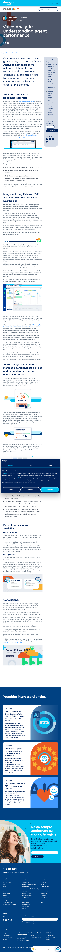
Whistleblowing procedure (9, 904)
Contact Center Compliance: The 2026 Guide (51, 78)
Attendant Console (26, 893)
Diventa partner (6, 893)
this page (17, 477)
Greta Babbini (13, 18)
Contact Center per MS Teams (29, 884)
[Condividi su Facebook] (3, 43)
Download (43, 882)
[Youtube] (50, 139)
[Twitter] (47, 141)
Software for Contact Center (24, 53)
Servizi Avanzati (45, 891)
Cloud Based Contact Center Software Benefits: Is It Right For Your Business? (51, 97)
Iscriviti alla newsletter (49, 123)
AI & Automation (10, 53)
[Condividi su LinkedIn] (5, 43)
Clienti (4, 886)
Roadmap (43, 889)
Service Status (44, 900)
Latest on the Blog (50, 61)
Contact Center (25, 882)
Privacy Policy (6, 898)
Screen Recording (26, 904)
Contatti (5, 895)
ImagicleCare (44, 893)
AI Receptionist (25, 886)
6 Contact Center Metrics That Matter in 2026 (51, 86)
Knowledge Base (45, 886)
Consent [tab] (10, 465)
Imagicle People (7, 882)
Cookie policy (6, 900)
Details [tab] (30, 465)
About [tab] (50, 465)
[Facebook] (47, 139)
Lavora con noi (6, 891)
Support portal (44, 898)
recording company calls (26, 102)
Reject (11, 489)
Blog (2, 53)
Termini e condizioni (8, 902)
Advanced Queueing (27, 895)
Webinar (43, 902)
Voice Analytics (25, 907)
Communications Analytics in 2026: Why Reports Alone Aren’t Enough (52, 68)
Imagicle (6, 473)
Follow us (49, 136)
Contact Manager (26, 900)
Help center (43, 895)
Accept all (50, 489)
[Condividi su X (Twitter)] (8, 43)
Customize (30, 489)
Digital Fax (24, 909)
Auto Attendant (25, 898)
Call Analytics (25, 891)
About (4, 884)
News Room (5, 889)
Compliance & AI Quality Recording (30, 889)
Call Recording (25, 902)
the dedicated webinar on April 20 (20, 642)
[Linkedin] (53, 139)
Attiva (42, 884)
